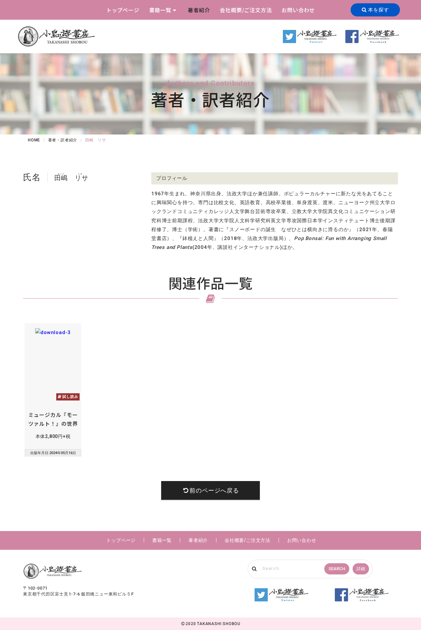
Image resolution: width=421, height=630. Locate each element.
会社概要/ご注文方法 (246, 10)
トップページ (122, 10)
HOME (34, 140)
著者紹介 (199, 10)
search (337, 568)
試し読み (69, 397)
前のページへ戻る (214, 490)
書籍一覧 (160, 10)
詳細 (361, 568)
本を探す (377, 10)
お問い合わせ (298, 10)
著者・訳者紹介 (63, 140)
